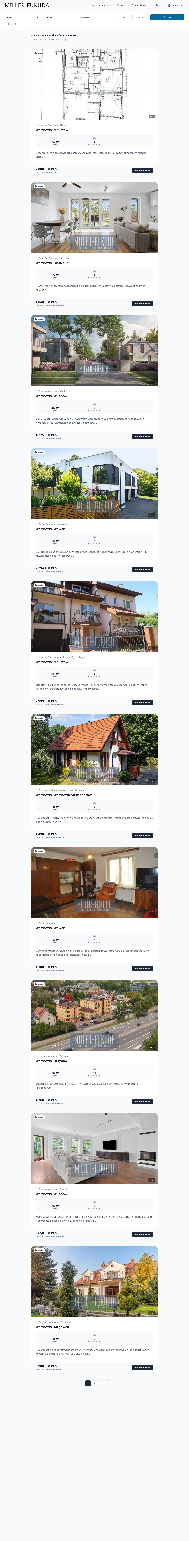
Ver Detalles (141, 170)
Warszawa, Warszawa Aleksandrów (64, 795)
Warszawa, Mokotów (52, 130)
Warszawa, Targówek (52, 1327)
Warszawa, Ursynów (51, 1061)
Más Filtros (13, 24)
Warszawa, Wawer (50, 529)
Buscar (167, 17)
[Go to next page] (107, 1383)
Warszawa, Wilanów (51, 396)
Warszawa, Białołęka (52, 263)
